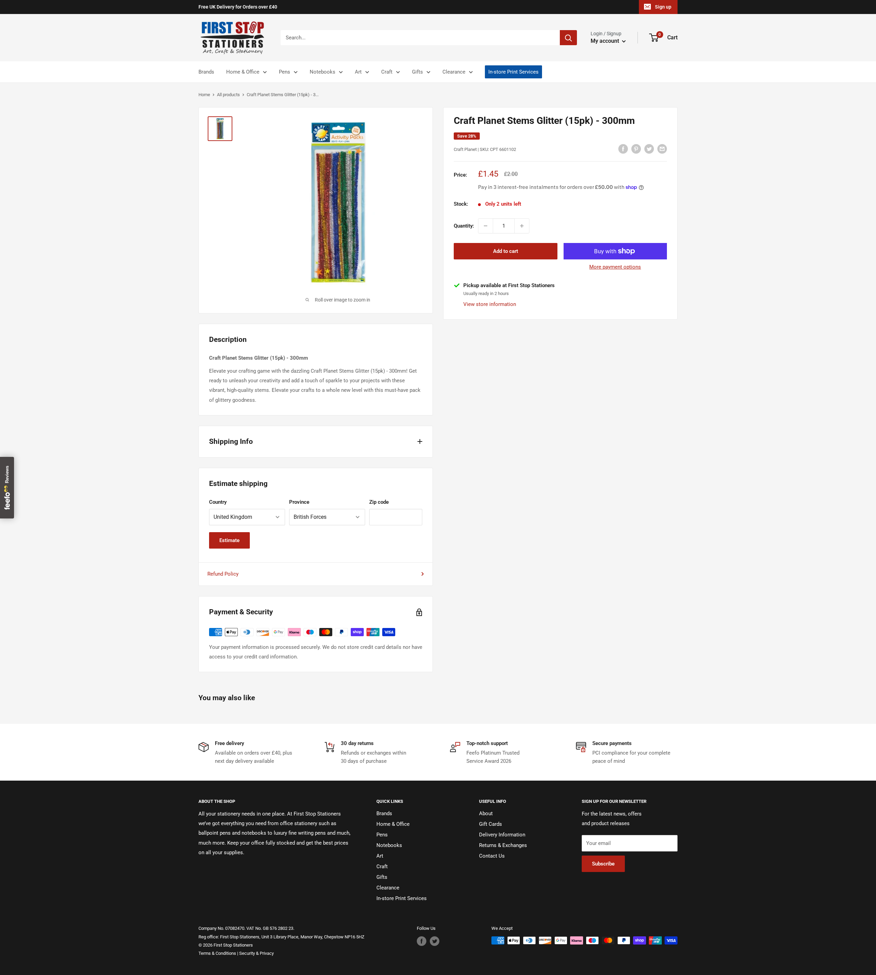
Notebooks (322, 72)
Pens (284, 72)
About (486, 813)
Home (204, 94)
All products (228, 94)
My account (605, 41)
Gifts (417, 72)
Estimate (229, 540)
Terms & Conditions (217, 953)
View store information (489, 304)
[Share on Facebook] (623, 149)
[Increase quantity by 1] (522, 226)
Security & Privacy (256, 953)
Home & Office (242, 72)
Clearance (453, 72)
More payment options (615, 267)
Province (299, 502)
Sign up (663, 7)
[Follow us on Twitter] (434, 941)
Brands (206, 72)
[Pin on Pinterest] (636, 149)
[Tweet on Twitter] (649, 149)
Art (358, 72)
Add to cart (505, 251)
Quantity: (464, 226)
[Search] (568, 37)
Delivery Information (502, 835)
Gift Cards (490, 824)
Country (218, 502)
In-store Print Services (513, 72)
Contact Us (492, 856)
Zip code (379, 502)
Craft (386, 72)
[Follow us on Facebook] (421, 941)
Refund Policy (223, 574)
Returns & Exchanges (503, 845)
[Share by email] (662, 149)
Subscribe (603, 864)
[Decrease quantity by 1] (485, 226)
